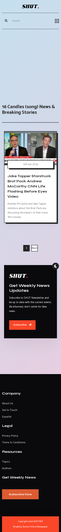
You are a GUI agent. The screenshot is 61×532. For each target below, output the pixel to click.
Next (35, 248)
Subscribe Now (20, 494)
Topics (6, 461)
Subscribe (20, 324)
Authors (7, 468)
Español (6, 416)
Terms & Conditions (14, 442)
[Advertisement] (30, 63)
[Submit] (6, 21)
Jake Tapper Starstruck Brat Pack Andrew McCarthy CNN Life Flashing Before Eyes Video (29, 186)
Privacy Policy (10, 436)
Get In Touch (9, 410)
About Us (7, 403)
